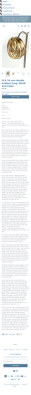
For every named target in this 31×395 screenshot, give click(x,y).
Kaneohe (7, 5)
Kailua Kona (8, 8)
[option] (7, 74)
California (7, 11)
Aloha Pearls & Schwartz (13, 384)
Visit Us (18, 349)
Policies (25, 349)
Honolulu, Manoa (11, 14)
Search (15, 344)
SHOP (5, 349)
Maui (5, 1)
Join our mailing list (15, 354)
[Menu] (28, 26)
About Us (12, 349)
